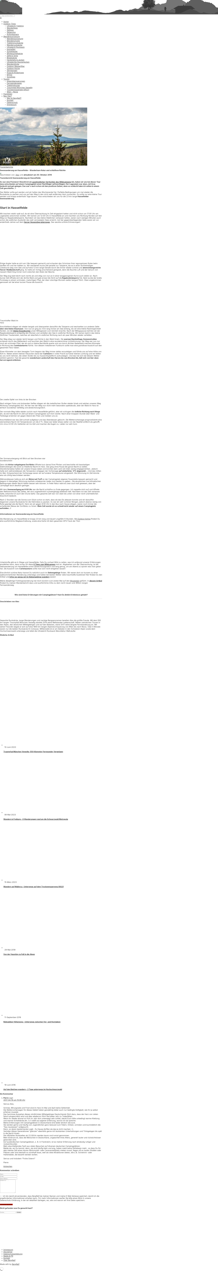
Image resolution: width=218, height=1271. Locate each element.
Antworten (7, 1166)
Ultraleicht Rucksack (16, 47)
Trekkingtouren (13, 85)
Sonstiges (11, 77)
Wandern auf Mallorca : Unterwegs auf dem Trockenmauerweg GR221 (33, 887)
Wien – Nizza (12, 92)
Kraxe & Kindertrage (15, 73)
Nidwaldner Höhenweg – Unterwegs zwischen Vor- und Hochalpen (31, 1022)
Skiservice (11, 32)
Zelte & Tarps (12, 56)
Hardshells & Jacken (15, 60)
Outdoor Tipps (9, 24)
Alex (17, 175)
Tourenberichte (6, 167)
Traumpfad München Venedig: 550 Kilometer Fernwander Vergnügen (33, 752)
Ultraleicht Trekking (15, 26)
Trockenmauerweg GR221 (18, 90)
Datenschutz (12, 102)
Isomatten (11, 49)
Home (6, 22)
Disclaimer (7, 1252)
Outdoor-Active (84, 519)
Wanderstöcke (13, 64)
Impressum (12, 105)
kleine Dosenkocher (22, 331)
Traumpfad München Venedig (19, 88)
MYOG (9, 75)
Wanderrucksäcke (14, 45)
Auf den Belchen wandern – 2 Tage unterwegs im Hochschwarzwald (32, 1089)
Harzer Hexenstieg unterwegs (37, 222)
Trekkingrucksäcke (15, 43)
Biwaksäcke (12, 58)
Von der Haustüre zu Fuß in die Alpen (19, 954)
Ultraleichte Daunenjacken (18, 62)
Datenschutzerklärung (12, 1254)
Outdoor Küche (13, 68)
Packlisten (7, 94)
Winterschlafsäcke (15, 53)
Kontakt (10, 100)
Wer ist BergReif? (14, 98)
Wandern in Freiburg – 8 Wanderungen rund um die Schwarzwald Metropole (35, 819)
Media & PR (8, 1256)
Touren (6, 79)
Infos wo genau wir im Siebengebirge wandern (29, 577)
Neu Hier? (7, 96)
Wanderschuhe (13, 41)
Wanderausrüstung (11, 36)
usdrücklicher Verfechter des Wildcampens (52, 182)
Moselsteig (74, 581)
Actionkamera (13, 34)
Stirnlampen (12, 71)
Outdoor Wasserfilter (16, 66)
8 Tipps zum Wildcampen (44, 564)
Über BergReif (9, 1260)
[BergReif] (4, 1)
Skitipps (10, 30)
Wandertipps (12, 28)
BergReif (15, 1264)
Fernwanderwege (14, 83)
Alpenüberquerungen (16, 81)
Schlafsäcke (12, 51)
